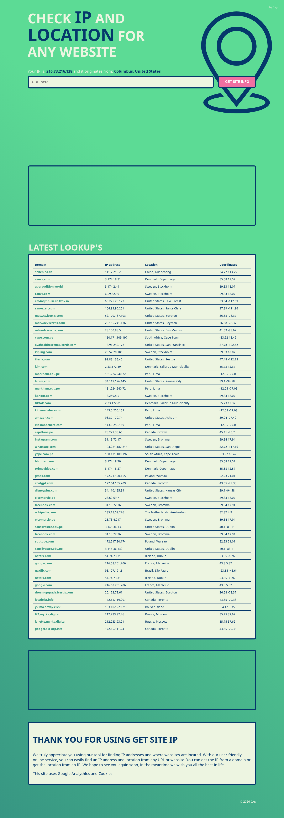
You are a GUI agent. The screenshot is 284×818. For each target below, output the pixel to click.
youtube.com (44, 541)
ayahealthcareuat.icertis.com (56, 345)
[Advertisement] (152, 124)
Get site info (237, 81)
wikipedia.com (45, 512)
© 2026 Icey (248, 801)
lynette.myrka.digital (50, 621)
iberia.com (42, 359)
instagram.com (46, 439)
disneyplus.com (46, 490)
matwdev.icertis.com (50, 323)
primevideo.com (46, 468)
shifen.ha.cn (43, 272)
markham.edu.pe (47, 374)
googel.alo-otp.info (49, 629)
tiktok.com (43, 403)
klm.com (41, 367)
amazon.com (44, 418)
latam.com (42, 381)
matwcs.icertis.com (49, 316)
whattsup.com (45, 447)
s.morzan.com (45, 308)
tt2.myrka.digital (47, 614)
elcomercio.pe (45, 498)
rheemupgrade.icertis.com (54, 592)
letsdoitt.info (44, 600)
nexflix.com (43, 570)
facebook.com (45, 505)
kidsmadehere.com (49, 410)
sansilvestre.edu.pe (49, 527)
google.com (43, 563)
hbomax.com (44, 461)
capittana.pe (44, 432)
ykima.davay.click (48, 607)
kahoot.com (43, 396)
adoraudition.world (49, 286)
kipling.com (43, 352)
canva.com (42, 279)
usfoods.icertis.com (49, 330)
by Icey (273, 7)
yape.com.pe (44, 337)
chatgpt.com (44, 483)
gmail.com (42, 476)
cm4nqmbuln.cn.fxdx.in (52, 301)
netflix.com (43, 556)
